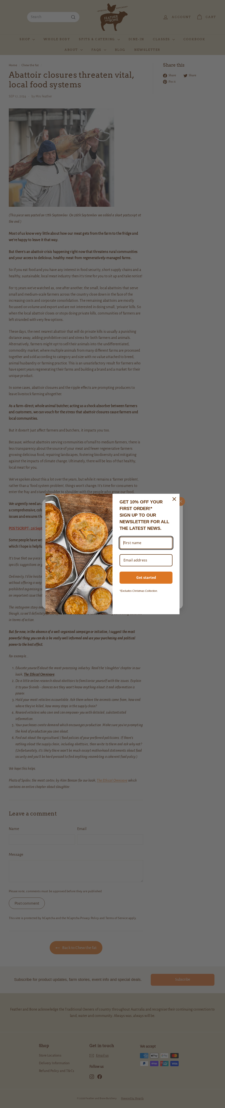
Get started (146, 577)
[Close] (174, 499)
